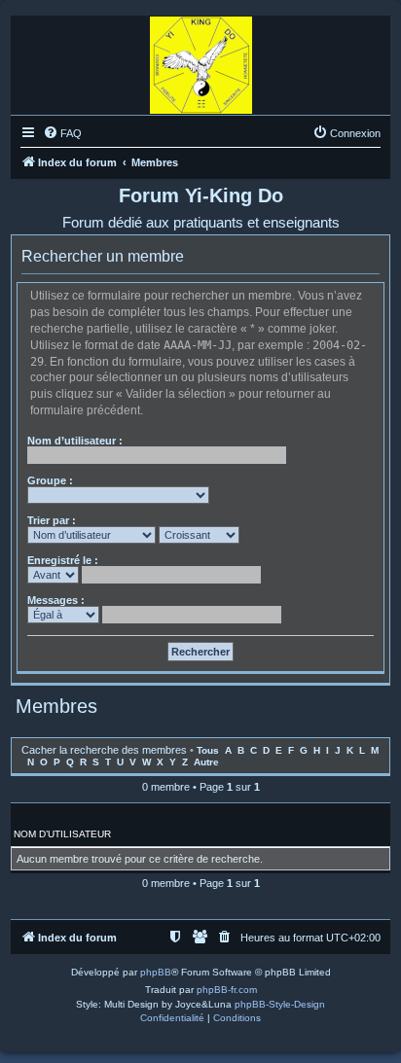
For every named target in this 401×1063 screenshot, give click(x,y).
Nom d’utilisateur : (75, 440)
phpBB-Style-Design (280, 1004)
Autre (206, 762)
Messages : (56, 600)
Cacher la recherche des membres (104, 750)
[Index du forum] (201, 60)
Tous (208, 750)
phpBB (155, 972)
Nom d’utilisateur (62, 834)
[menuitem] (62, 133)
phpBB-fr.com (227, 989)
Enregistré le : (62, 560)
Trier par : (51, 520)
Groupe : (50, 480)
